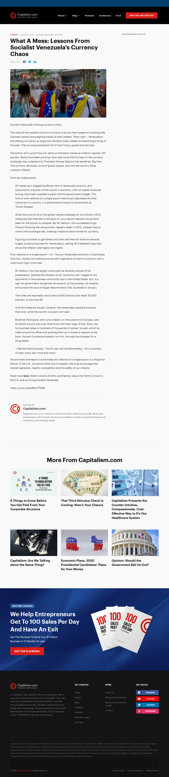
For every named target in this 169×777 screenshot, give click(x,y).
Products (89, 15)
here (26, 375)
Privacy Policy (118, 770)
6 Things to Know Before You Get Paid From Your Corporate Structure (28, 505)
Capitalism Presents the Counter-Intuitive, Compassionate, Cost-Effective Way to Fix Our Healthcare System (129, 509)
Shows (61, 15)
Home (78, 692)
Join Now (79, 722)
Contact (109, 710)
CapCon (79, 712)
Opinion (14, 35)
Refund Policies (152, 770)
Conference (105, 15)
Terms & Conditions (135, 770)
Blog (74, 15)
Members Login (82, 717)
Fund (118, 15)
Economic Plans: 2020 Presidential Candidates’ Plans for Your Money (83, 565)
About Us (109, 692)
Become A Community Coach (116, 704)
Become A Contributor (116, 697)
